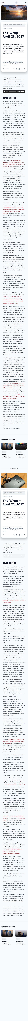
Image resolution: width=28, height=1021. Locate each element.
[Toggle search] (19, 2)
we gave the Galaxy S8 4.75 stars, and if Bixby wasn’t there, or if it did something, (13, 741)
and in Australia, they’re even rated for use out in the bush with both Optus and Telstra (13, 386)
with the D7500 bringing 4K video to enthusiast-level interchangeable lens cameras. (12, 851)
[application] (14, 91)
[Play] (4, 91)
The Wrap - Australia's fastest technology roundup (12, 25)
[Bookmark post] (24, 69)
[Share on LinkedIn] (19, 69)
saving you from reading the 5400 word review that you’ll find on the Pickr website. (14, 396)
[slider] (23, 91)
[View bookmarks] (22, 3)
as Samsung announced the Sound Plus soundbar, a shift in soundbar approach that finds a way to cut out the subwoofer (13, 209)
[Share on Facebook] (16, 69)
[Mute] (20, 91)
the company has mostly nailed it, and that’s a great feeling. (14, 600)
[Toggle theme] (16, 2)
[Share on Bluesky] (14, 69)
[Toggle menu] (25, 2)
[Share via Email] (22, 69)
